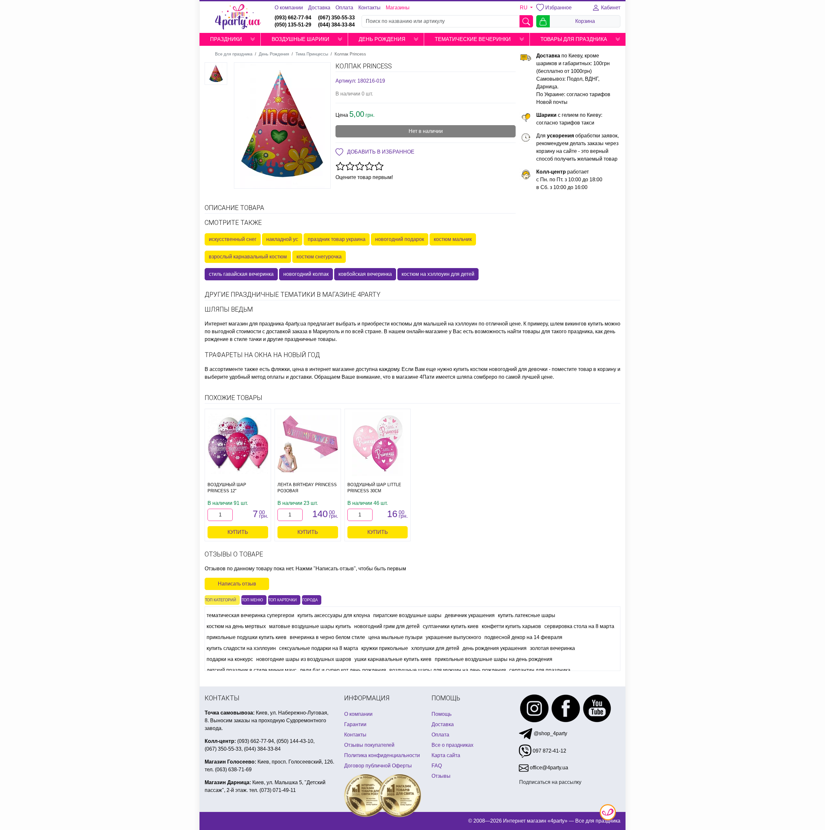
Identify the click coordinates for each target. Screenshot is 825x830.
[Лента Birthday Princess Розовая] (307, 444)
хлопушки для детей (435, 648)
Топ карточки (282, 600)
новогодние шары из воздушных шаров (303, 659)
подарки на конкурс (230, 659)
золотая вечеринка (552, 648)
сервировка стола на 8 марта (579, 626)
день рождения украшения (494, 648)
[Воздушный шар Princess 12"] (238, 444)
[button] (252, 39)
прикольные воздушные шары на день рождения (493, 659)
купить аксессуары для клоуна (333, 615)
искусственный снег (233, 239)
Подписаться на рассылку (550, 782)
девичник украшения (470, 615)
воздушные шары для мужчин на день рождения (447, 670)
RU (524, 7)
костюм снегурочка (319, 256)
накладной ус (282, 239)
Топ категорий (220, 600)
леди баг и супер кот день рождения (343, 670)
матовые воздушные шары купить (310, 626)
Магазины (398, 7)
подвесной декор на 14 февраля (523, 637)
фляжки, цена (287, 369)
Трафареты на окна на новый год (262, 355)
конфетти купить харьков (511, 626)
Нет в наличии (426, 131)
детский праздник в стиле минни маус (251, 670)
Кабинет (610, 7)
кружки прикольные (384, 648)
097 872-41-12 (548, 751)
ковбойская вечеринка (365, 274)
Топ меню (252, 600)
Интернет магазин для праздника (244, 323)
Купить (238, 532)
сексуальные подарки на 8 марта (318, 648)
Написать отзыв (237, 583)
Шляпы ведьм (229, 309)
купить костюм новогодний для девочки (500, 369)
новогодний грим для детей (387, 626)
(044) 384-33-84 (336, 24)
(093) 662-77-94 (293, 17)
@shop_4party (549, 733)
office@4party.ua (548, 767)
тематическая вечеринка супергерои (250, 615)
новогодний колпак (306, 274)
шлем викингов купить (576, 323)
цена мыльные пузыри (395, 637)
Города (310, 600)
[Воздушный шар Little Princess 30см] (377, 444)
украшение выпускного (453, 637)
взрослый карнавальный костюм (248, 256)
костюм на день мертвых (236, 626)
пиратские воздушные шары (407, 615)
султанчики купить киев (451, 626)
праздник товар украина (336, 239)
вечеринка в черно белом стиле (327, 637)
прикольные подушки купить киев (246, 637)
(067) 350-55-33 (336, 17)
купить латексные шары (526, 615)
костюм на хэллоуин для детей (438, 274)
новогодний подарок (399, 239)
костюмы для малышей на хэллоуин (434, 323)
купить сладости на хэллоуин (241, 648)
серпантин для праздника (539, 670)
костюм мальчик (453, 239)
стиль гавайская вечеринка (241, 274)
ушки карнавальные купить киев (393, 659)
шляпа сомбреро (477, 377)
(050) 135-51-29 (293, 24)
